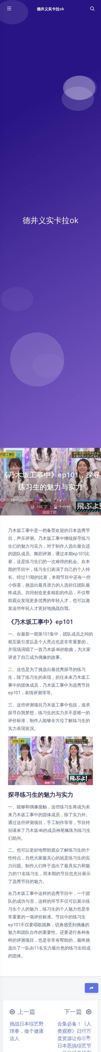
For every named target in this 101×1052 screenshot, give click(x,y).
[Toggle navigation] (92, 8)
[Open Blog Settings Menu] (87, 1037)
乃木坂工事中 (88, 499)
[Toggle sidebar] (9, 8)
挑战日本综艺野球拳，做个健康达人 (27, 1030)
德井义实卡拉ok (50, 8)
